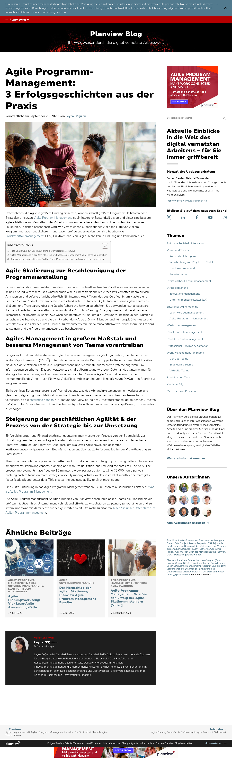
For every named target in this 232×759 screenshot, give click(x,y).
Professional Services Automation (187, 346)
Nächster (189, 731)
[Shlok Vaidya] (172, 516)
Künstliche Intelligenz (182, 256)
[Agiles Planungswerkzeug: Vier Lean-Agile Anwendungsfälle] (29, 557)
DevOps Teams (178, 358)
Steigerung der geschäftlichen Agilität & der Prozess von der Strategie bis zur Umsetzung (57, 259)
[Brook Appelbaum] (206, 504)
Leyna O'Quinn (76, 116)
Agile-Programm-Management (188, 318)
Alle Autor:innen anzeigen (186, 523)
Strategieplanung (177, 288)
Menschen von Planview (181, 391)
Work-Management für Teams (185, 352)
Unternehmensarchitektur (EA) (188, 299)
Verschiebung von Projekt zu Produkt (192, 262)
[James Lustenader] (184, 492)
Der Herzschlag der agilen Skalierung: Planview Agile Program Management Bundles (77, 591)
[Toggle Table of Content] (103, 246)
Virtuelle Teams (179, 370)
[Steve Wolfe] (195, 504)
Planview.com (19, 19)
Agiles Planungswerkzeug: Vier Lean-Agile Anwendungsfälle (26, 594)
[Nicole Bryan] (172, 504)
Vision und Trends (178, 250)
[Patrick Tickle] (195, 492)
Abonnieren (216, 743)
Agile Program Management (53, 218)
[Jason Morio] (172, 492)
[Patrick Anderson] (206, 516)
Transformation (178, 274)
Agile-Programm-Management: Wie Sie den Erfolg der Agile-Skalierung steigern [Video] (129, 593)
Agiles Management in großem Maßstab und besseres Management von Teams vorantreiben (58, 255)
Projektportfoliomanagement (184, 332)
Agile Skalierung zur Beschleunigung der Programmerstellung (42, 250)
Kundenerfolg (175, 384)
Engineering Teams (181, 364)
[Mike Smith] (184, 516)
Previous (56, 732)
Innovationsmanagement (184, 293)
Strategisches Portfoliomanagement (189, 281)
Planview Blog (116, 34)
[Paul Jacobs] (184, 504)
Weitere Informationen (186, 458)
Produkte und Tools (179, 377)
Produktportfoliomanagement (185, 339)
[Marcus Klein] (206, 492)
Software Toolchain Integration (185, 243)
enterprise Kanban (42, 400)
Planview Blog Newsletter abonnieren (187, 200)
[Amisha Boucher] (195, 516)
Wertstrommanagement (182, 325)
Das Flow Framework (182, 268)
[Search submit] (224, 118)
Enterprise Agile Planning (182, 306)
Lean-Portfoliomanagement (186, 312)
